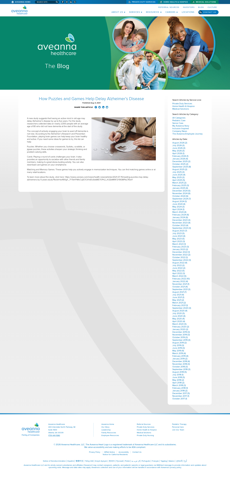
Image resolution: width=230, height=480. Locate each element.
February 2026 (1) (180, 156)
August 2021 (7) (179, 292)
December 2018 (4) (181, 361)
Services (134, 12)
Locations (188, 12)
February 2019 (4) (180, 356)
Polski (127, 461)
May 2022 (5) (178, 270)
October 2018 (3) (180, 366)
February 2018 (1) (180, 388)
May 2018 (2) (178, 380)
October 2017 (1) (179, 398)
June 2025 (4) (178, 174)
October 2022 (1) (180, 257)
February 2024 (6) (180, 214)
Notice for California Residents (115, 454)
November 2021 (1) (180, 284)
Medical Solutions (206, 2)
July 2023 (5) (178, 233)
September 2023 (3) (181, 228)
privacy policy (175, 467)
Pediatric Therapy (179, 424)
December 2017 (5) (181, 393)
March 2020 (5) (179, 324)
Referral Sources (168, 7)
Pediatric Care (178, 120)
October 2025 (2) (180, 164)
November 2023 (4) (181, 222)
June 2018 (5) (178, 377)
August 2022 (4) (179, 262)
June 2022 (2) (178, 268)
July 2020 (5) (178, 313)
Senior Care (177, 123)
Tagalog (164, 461)
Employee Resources (110, 435)
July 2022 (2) (178, 265)
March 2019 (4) (179, 353)
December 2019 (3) (181, 332)
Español (70, 461)
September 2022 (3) (181, 260)
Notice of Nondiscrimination (54, 461)
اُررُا (185, 461)
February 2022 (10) (181, 278)
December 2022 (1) (181, 252)
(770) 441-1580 (54, 435)
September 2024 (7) (181, 198)
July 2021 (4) (178, 294)
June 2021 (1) (178, 297)
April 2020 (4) (178, 321)
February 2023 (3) (180, 246)
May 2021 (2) (178, 300)
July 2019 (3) (178, 345)
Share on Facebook (96, 107)
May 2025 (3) (178, 177)
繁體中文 (79, 461)
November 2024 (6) (181, 193)
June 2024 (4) (178, 204)
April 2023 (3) (178, 241)
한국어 (112, 461)
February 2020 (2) (180, 326)
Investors (189, 7)
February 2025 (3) (180, 185)
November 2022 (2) (181, 254)
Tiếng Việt (89, 461)
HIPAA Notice (109, 452)
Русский (119, 461)
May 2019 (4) (178, 350)
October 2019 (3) (180, 337)
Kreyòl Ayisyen (101, 461)
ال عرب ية (136, 461)
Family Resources (108, 432)
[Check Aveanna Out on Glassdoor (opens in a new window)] (74, 2)
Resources (152, 12)
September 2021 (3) (181, 289)
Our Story (105, 427)
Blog (201, 7)
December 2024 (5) (181, 190)
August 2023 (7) (179, 230)
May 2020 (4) (178, 318)
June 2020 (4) (178, 316)
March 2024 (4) (179, 212)
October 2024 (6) (180, 196)
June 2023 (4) (178, 236)
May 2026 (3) (178, 150)
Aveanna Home (22, 2)
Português (146, 461)
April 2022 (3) (178, 273)
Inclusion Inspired (180, 128)
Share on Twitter (99, 107)
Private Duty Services (143, 2)
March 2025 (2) (179, 182)
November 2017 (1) (180, 396)
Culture (212, 7)
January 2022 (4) (180, 281)
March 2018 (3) (179, 385)
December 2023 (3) (181, 220)
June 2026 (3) (178, 148)
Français (155, 461)
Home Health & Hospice (175, 2)
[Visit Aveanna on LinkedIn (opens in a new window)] (70, 2)
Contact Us (209, 12)
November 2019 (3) (181, 334)
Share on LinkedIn (103, 107)
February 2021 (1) (180, 305)
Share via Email (107, 107)
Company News (179, 131)
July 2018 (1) (177, 374)
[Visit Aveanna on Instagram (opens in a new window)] (66, 2)
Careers (170, 12)
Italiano (171, 461)
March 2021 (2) (179, 302)
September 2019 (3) (181, 340)
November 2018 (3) (181, 364)
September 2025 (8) (181, 166)
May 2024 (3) (178, 206)
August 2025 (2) (179, 169)
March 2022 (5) (179, 276)
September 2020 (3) (181, 308)
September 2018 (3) (181, 369)
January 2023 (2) (180, 249)
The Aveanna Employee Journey (187, 133)
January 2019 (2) (179, 358)
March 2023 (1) (179, 244)
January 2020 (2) (180, 329)
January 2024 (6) (180, 217)
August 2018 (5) (179, 372)
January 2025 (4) (180, 188)
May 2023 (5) (178, 238)
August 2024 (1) (179, 201)
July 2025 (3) (178, 172)
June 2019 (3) (178, 348)
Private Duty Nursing (145, 435)
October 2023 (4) (180, 225)
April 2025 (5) (178, 180)
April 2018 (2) (178, 382)
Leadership (106, 430)
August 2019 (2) (179, 342)
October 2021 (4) (180, 286)
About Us (117, 12)
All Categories (178, 118)
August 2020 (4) (179, 310)
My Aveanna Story (180, 125)
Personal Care (178, 427)
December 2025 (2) (181, 161)
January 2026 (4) (180, 158)
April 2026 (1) (178, 153)
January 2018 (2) (179, 390)
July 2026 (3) (178, 145)
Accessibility (124, 452)
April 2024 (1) (178, 209)
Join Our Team (178, 430)
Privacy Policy (94, 452)
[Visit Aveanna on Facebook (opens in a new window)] (62, 2)
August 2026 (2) (179, 142)
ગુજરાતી (179, 461)
